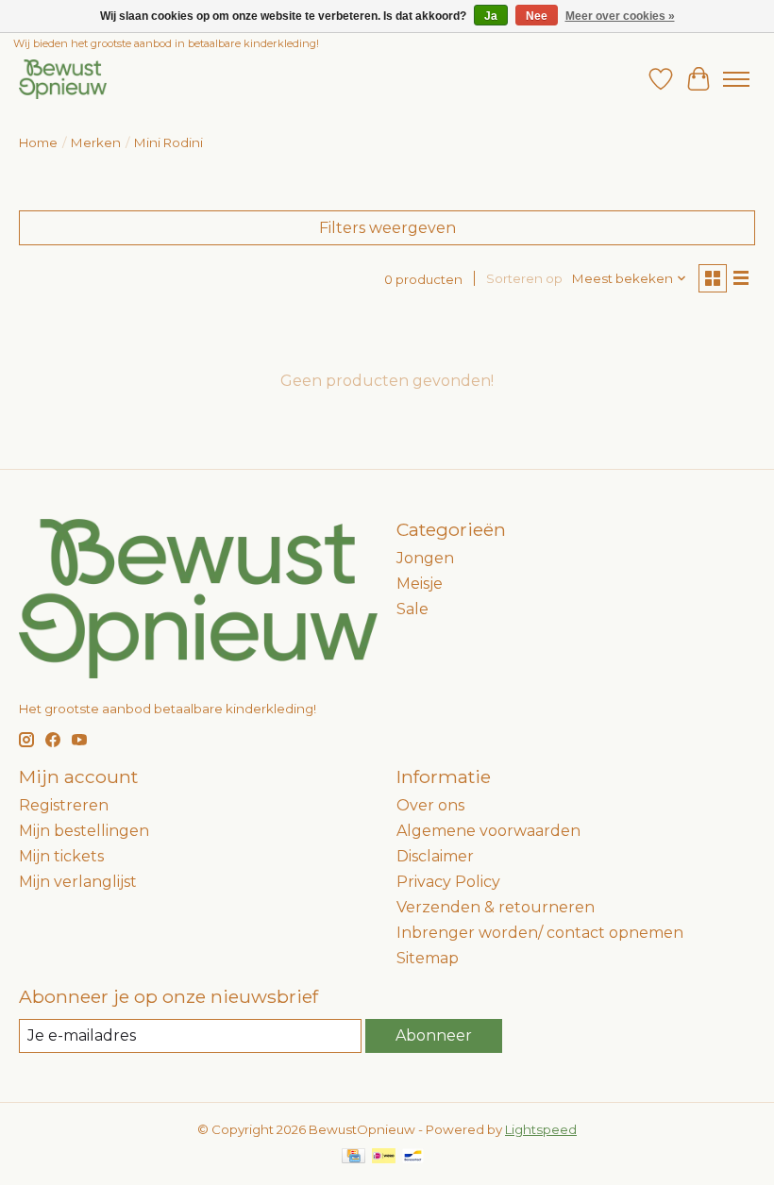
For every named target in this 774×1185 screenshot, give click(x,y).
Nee (536, 16)
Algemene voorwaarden (488, 831)
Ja (490, 16)
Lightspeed (541, 1129)
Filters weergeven (387, 228)
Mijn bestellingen (84, 831)
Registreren (64, 805)
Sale (412, 609)
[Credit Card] (353, 1157)
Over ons (430, 805)
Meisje (419, 583)
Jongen (425, 558)
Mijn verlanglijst (78, 882)
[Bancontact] (413, 1157)
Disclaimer (435, 856)
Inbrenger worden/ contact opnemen (539, 933)
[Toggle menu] (736, 79)
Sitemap (427, 958)
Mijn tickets (61, 856)
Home (38, 142)
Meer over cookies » (620, 16)
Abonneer (433, 1035)
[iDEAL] (383, 1157)
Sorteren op (524, 278)
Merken (96, 142)
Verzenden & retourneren (495, 907)
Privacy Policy (448, 882)
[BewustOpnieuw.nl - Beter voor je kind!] (63, 78)
